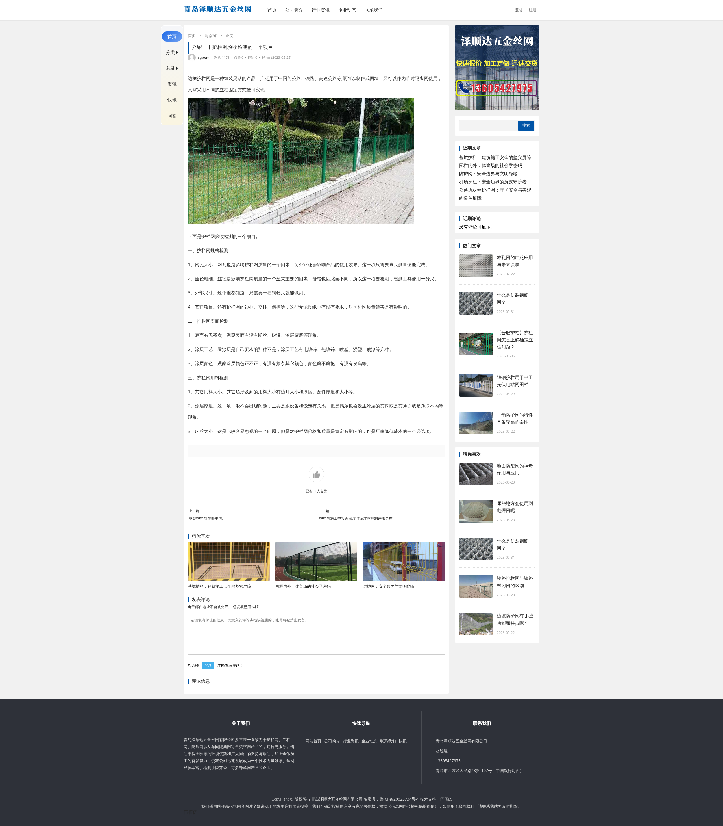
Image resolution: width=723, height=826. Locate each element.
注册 (533, 9)
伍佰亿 (446, 799)
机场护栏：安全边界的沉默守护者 (493, 182)
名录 (170, 68)
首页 (271, 10)
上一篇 (194, 510)
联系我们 (374, 10)
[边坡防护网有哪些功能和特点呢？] (476, 624)
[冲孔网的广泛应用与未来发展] (476, 265)
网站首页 (313, 740)
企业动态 (347, 10)
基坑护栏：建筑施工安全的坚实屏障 (219, 586)
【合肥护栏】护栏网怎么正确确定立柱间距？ (515, 339)
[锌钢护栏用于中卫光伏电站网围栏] (476, 385)
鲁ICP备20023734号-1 (399, 799)
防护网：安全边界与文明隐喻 (388, 586)
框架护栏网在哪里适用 (209, 518)
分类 (170, 52)
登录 (208, 665)
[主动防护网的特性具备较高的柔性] (476, 423)
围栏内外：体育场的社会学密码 (303, 586)
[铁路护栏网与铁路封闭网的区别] (476, 586)
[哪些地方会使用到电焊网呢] (476, 511)
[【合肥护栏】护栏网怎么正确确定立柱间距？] (476, 344)
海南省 (211, 35)
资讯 (172, 84)
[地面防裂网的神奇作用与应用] (476, 474)
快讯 (172, 100)
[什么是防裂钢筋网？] (476, 303)
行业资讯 (321, 10)
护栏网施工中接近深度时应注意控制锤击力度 (358, 518)
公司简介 (294, 10)
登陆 (519, 9)
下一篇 (324, 510)
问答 (172, 115)
